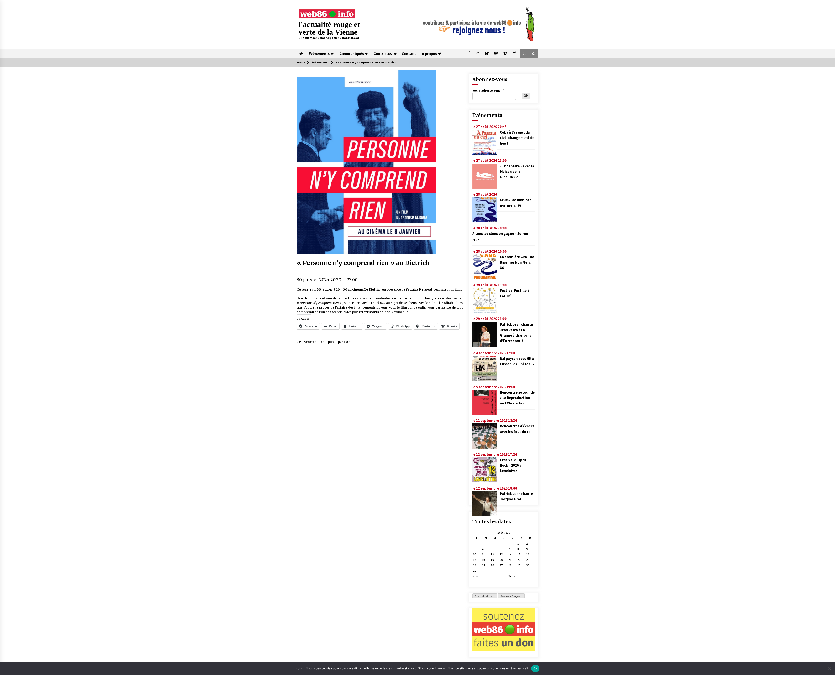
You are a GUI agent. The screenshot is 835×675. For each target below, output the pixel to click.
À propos (429, 53)
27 (501, 565)
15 (518, 554)
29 (518, 565)
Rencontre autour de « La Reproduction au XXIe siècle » (517, 398)
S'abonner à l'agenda (511, 596)
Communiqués (351, 53)
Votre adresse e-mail (488, 90)
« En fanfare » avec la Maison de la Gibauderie (517, 171)
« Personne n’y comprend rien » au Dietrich (363, 263)
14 (509, 554)
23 (527, 560)
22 (518, 560)
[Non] (829, 668)
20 (501, 560)
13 (501, 554)
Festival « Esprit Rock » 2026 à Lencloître (513, 465)
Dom (347, 342)
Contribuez (383, 53)
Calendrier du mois (485, 596)
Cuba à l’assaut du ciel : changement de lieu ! (517, 137)
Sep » (512, 576)
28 (509, 565)
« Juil (476, 576)
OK (535, 668)
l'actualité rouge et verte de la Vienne (329, 28)
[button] (524, 53)
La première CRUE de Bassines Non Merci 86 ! (517, 262)
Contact (409, 53)
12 (492, 554)
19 (492, 560)
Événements (319, 53)
